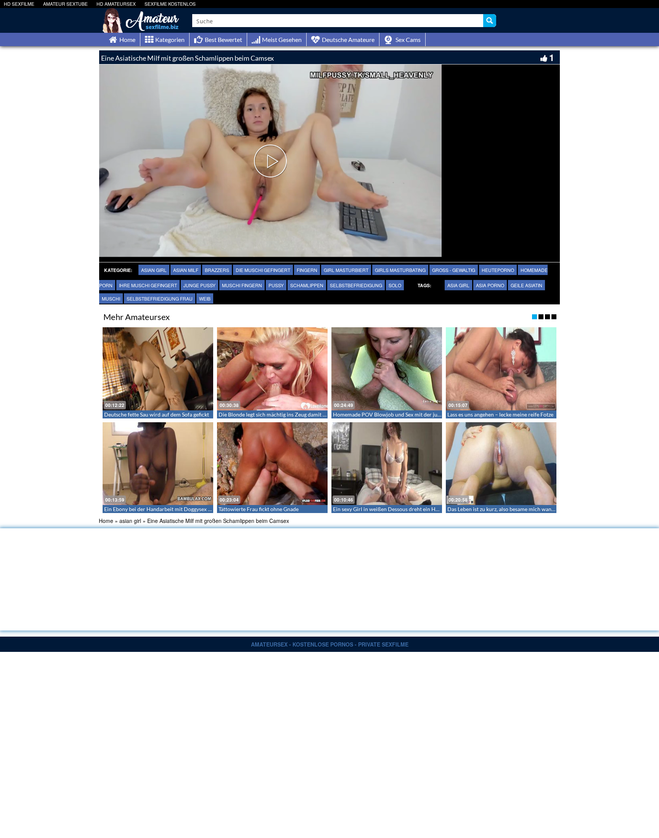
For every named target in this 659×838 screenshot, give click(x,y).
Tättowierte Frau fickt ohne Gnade (259, 509)
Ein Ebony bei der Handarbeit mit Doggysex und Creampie (172, 509)
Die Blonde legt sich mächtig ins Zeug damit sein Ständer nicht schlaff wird (306, 414)
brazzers (217, 270)
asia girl (458, 285)
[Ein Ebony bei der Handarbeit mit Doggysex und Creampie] (158, 463)
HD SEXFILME (19, 4)
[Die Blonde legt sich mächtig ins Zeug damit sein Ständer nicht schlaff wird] (272, 368)
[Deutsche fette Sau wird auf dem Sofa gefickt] (158, 368)
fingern (307, 270)
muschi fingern (242, 285)
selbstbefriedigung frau (160, 298)
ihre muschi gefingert (148, 285)
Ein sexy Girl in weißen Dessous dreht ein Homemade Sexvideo (407, 509)
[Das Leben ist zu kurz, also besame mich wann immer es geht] (501, 463)
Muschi (111, 298)
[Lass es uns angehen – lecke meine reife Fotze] (501, 368)
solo (395, 285)
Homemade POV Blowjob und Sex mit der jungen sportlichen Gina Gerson (420, 414)
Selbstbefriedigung (356, 285)
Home (106, 520)
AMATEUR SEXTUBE (65, 4)
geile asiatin (526, 285)
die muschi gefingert (263, 270)
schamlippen (306, 285)
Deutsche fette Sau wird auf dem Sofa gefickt (156, 414)
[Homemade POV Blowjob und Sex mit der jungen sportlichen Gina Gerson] (386, 368)
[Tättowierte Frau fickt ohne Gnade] (272, 463)
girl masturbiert (346, 270)
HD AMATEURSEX (116, 4)
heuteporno (498, 270)
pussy (276, 285)
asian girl (154, 270)
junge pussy (199, 285)
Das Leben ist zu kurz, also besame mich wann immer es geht (518, 509)
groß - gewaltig (453, 270)
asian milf (185, 270)
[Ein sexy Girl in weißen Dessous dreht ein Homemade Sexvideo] (386, 463)
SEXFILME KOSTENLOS (170, 4)
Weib (205, 298)
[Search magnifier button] (489, 20)
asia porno (490, 285)
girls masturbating (400, 270)
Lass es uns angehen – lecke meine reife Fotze (500, 414)
